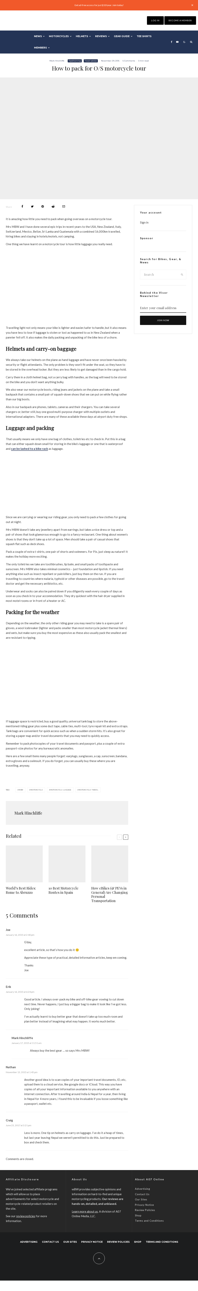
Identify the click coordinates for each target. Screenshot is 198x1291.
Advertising (142, 1188)
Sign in (144, 222)
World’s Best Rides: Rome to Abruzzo (21, 890)
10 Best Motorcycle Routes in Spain (64, 890)
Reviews (101, 36)
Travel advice (91, 61)
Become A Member (180, 20)
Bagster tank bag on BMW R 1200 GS (67, 713)
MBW (21, 790)
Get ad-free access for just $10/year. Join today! (99, 5)
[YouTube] (177, 42)
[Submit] (53, 206)
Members (40, 47)
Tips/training (75, 61)
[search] (182, 274)
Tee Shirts (144, 36)
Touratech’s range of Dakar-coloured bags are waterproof (67, 509)
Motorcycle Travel (88, 790)
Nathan (11, 1067)
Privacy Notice (144, 1204)
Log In (155, 20)
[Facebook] (171, 42)
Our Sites (141, 1199)
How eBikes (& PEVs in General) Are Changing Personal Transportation (109, 894)
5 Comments (129, 61)
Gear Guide (122, 36)
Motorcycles (59, 36)
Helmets (82, 36)
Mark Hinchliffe (57, 61)
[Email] (63, 206)
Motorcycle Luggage (60, 790)
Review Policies (145, 1210)
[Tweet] (32, 206)
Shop (138, 1215)
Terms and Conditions (149, 1220)
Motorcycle (37, 790)
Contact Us (142, 1194)
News (38, 36)
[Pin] (42, 206)
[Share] (22, 206)
